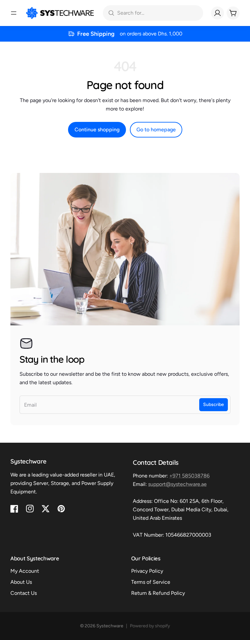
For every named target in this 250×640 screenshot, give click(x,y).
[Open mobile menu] (13, 13)
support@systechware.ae (177, 484)
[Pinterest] (61, 509)
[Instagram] (30, 509)
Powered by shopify (150, 626)
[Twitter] (45, 509)
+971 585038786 (189, 476)
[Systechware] (60, 13)
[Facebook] (14, 509)
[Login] (217, 13)
